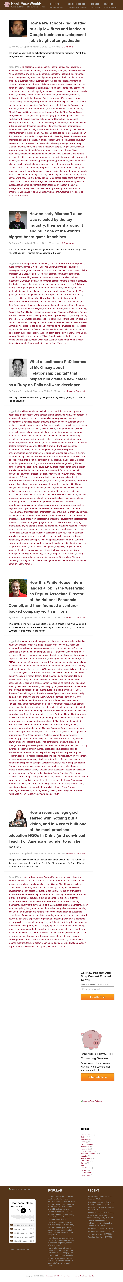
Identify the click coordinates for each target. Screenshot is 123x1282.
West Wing (63, 790)
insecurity (13, 301)
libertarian (76, 714)
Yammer (28, 564)
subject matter (70, 543)
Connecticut (55, 662)
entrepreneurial (40, 101)
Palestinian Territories (27, 161)
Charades (23, 274)
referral (22, 171)
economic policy (32, 683)
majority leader (35, 717)
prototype (13, 319)
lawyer (40, 136)
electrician (22, 686)
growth (68, 463)
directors (56, 442)
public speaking (63, 522)
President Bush (33, 742)
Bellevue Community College (54, 267)
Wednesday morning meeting (35, 790)
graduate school (27, 463)
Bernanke (23, 652)
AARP (24, 641)
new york (52, 498)
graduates (59, 463)
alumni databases (56, 415)
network (31, 498)
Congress (33, 662)
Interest (34, 474)
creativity (21, 94)
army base (25, 648)
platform (36, 164)
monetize (58, 724)
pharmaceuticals (47, 512)
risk (15, 322)
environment (32, 453)
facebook (67, 287)
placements (79, 919)
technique (13, 553)
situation (52, 536)
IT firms (23, 477)
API (10, 74)
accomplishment (29, 263)
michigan (75, 491)
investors (62, 301)
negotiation (25, 154)
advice (25, 877)
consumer (26, 665)
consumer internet (41, 665)
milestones (72, 494)
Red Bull (52, 319)
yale (17, 794)
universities (42, 557)
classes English (72, 84)
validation (23, 787)
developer (78, 439)
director (46, 442)
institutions (14, 474)
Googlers (40, 115)
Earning (84, 1142)
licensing (23, 140)
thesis (70, 185)
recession (41, 319)
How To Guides (86, 1151)
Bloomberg (72, 652)
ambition (73, 70)
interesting (66, 129)
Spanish (45, 329)
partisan (38, 735)
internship (21, 133)
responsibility (50, 756)
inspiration (24, 301)
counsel (48, 91)
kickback (62, 133)
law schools (34, 484)
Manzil (73, 143)
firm (83, 456)
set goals (64, 766)
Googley (50, 115)
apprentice (82, 415)
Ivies (30, 477)
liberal (67, 714)
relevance (63, 526)
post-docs (20, 515)
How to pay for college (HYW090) (100, 1228)
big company (47, 77)
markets (71, 717)
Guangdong (19, 908)
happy (76, 115)
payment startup (16, 508)
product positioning (56, 315)
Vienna (34, 192)
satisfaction (51, 533)
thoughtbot (56, 553)
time (65, 553)
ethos (42, 453)
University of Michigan (19, 560)
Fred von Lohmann (37, 108)
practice (71, 515)
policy (40, 738)
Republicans (57, 752)
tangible (69, 546)
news (11, 731)
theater (63, 185)
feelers (25, 901)
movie (55, 308)
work (76, 560)
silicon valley (31, 770)
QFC (21, 319)
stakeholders (56, 936)
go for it (42, 112)
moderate (34, 724)
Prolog (84, 315)
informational (74, 126)
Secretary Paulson (50, 763)
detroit (69, 439)
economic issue (72, 679)
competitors (21, 662)
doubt (64, 284)
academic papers (72, 411)
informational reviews (47, 470)
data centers (63, 94)
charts (16, 428)
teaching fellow (33, 943)
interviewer (63, 474)
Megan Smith (68, 147)
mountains (48, 150)
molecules (13, 498)
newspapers (32, 731)
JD (42, 133)
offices (24, 157)
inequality (61, 908)
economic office (16, 683)
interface (43, 474)
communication (41, 432)
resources (55, 529)
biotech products (41, 422)
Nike (61, 308)
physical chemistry (70, 512)
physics (83, 512)
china (73, 880)
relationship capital (35, 526)
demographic (44, 281)
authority (62, 648)
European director (54, 453)
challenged (53, 658)
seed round (79, 763)
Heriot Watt (33, 298)
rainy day (20, 526)
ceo (10, 428)
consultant (52, 435)
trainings (80, 553)
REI (59, 319)
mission (47, 308)
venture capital (23, 340)
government (26, 905)
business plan (80, 655)
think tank (65, 780)
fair (40, 105)
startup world (38, 776)
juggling (53, 133)
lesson (36, 915)
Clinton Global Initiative (62, 884)
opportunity (58, 157)
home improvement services (55, 704)
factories (13, 456)
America (63, 263)
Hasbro (23, 298)
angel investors (60, 645)
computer (33, 274)
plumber (33, 738)
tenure (47, 553)
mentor (51, 491)
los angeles (69, 140)
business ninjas (27, 81)
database (74, 94)
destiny (38, 676)
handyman (23, 700)
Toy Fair (79, 333)
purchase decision (17, 749)
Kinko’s (31, 305)
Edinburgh (80, 284)
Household (85, 1149)
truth (66, 188)
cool (32, 91)
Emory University (24, 101)
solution (44, 540)
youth (80, 192)
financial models (34, 291)
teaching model (49, 943)
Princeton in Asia (60, 922)
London (59, 140)
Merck (59, 491)
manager (64, 143)
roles (72, 929)
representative (15, 752)
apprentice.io (15, 418)
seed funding (66, 763)
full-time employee (56, 108)
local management (26, 487)
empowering (34, 686)
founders (22, 108)
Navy (74, 150)
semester (67, 174)
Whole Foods (27, 343)
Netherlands (38, 154)
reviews (12, 759)
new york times (76, 728)
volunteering (53, 192)
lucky (24, 143)
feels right (54, 105)
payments (57, 735)
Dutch (45, 98)
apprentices (27, 418)
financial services (72, 456)
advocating (36, 70)
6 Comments (68, 243)
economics (46, 683)
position (45, 164)
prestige (12, 745)
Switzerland (22, 546)
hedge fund (32, 467)
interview (34, 301)
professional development (60, 519)
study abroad (77, 181)
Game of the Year (75, 291)
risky (66, 929)
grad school (68, 460)
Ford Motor (72, 693)
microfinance (26, 494)
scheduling (14, 763)
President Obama (50, 742)
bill (48, 652)
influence (52, 126)
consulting (26, 277)
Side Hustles (85, 1168)
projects (51, 522)
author (33, 74)
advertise (80, 641)
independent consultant (64, 467)
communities (55, 88)
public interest (64, 167)
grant (65, 905)
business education (18, 425)
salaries (27, 533)
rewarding (41, 929)
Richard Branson (70, 319)
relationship (57, 171)
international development (31, 912)
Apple (71, 263)
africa (40, 877)
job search (50, 912)
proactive (83, 922)
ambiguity (62, 70)
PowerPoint (61, 515)
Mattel (12, 308)
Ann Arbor (70, 415)
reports (73, 749)
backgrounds (77, 74)
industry (32, 470)
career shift (66, 425)
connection (68, 662)
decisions (13, 98)
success (82, 543)
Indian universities (17, 126)
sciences (79, 533)
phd (15, 164)
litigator (51, 140)
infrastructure (15, 129)
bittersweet (61, 652)
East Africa (66, 98)
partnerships (62, 161)
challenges (65, 658)
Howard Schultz (47, 298)
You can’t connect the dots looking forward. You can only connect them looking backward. (61, 1217)
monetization (46, 724)
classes (60, 84)
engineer (30, 287)
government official (42, 905)
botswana (22, 880)
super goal (26, 333)
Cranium (56, 277)
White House (76, 790)
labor (62, 481)
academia (33, 641)
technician (74, 550)
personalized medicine (63, 508)
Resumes (22, 174)
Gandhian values (74, 108)
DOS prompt (49, 446)
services (26, 178)
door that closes (36, 284)
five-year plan (77, 105)
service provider (42, 766)
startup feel (28, 181)
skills (64, 178)
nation (38, 728)
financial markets (45, 693)
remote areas (70, 171)
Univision (67, 336)
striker (17, 333)
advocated (24, 70)
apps (37, 418)
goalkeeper (49, 294)
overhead (39, 505)
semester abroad (57, 932)
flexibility (13, 460)
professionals (80, 519)
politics (71, 738)
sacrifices (22, 322)
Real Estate (85, 1161)
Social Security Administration (37, 773)
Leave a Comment (76, 391)
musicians (66, 150)
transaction (55, 783)
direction (38, 442)
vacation (77, 336)
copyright (39, 91)
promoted (69, 745)
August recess (49, 648)
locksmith (22, 717)
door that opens (52, 284)
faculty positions (25, 456)
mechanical (60, 487)
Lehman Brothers (54, 714)
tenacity (70, 333)
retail (64, 529)
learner (52, 484)
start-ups (23, 543)
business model (36, 880)
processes (31, 745)
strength (49, 543)
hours (41, 467)
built (17, 81)
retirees (61, 756)
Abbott (25, 411)
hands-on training (17, 467)
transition (35, 188)
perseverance (49, 312)
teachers (13, 550)
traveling (58, 188)
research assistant (27, 929)
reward (70, 529)
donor (25, 891)
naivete (75, 915)
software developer (30, 540)
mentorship (27, 721)
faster (77, 690)
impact (41, 908)
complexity (68, 88)
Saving (83, 1163)
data (54, 94)
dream (71, 284)
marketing (48, 717)
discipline (72, 281)
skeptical (42, 770)
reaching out (78, 167)
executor (43, 898)
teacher (77, 546)
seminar (22, 536)
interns (12, 133)
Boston (57, 77)
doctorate (31, 446)
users (80, 783)
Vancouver (25, 192)
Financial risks (56, 456)
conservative (15, 665)
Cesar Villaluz (80, 270)
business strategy (60, 81)
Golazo (59, 294)
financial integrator (26, 693)
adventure (13, 70)
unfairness (14, 192)
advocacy (13, 645)
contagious (63, 887)
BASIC (63, 418)
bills (53, 652)
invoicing (82, 710)
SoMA (56, 773)
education (36, 449)
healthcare (49, 700)
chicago (36, 428)
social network (24, 329)
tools (30, 783)
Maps (80, 143)
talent (32, 546)
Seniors (83, 1165)
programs (44, 167)
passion (73, 161)
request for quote (73, 752)
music (57, 150)
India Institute (79, 122)
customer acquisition (66, 669)
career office (41, 425)
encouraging (47, 686)
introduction (70, 710)
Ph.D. (11, 512)
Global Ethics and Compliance (23, 112)
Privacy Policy (66, 1276)
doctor (64, 442)
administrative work (29, 415)
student (58, 776)
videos (58, 560)
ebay (26, 679)
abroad (36, 67)
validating (13, 787)
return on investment (76, 756)
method (66, 491)
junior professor (24, 481)
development (26, 442)
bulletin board (56, 655)
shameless (75, 766)
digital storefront (65, 676)
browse (45, 655)
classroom (45, 884)
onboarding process (18, 501)
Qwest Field (30, 319)
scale (81, 759)
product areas (74, 164)
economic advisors (38, 679)
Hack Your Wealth (26, 3)
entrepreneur (56, 287)
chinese (80, 880)
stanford (69, 540)
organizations (15, 735)
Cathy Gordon (24, 84)
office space (69, 498)
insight (34, 129)
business (62, 422)
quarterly (31, 749)
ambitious (32, 645)
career (70, 270)
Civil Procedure (48, 84)
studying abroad (16, 939)
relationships (51, 526)
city (81, 658)
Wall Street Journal (66, 787)
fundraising (14, 905)
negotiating (14, 154)
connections (14, 277)
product (62, 164)
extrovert (80, 453)
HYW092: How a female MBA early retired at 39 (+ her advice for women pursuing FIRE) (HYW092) (100, 1215)
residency (45, 529)
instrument (44, 129)
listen (42, 915)
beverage (73, 267)
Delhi (29, 98)
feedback (13, 291)
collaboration (30, 88)
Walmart (53, 340)
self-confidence (23, 326)
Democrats (79, 672)
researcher (21, 529)
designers (60, 439)
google (50, 112)
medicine (13, 491)
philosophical (24, 164)
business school (43, 81)
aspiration (79, 263)
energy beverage (17, 287)
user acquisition (69, 783)
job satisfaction (68, 477)
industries (41, 126)
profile (61, 745)
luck (19, 143)
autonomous (43, 74)
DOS (39, 446)
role (55, 759)
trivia (39, 336)
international (78, 129)
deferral (22, 98)
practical (54, 164)
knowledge (38, 481)
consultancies (39, 435)
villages (42, 192)
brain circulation (69, 77)
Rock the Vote (45, 759)
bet (38, 77)
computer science (47, 274)
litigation (42, 140)
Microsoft (25, 308)
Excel (49, 690)
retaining (33, 174)
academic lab (56, 411)
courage (47, 277)
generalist (42, 460)
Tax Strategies (86, 1172)
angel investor (45, 645)
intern (20, 710)
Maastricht (33, 143)
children (45, 428)
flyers (56, 693)
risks (82, 529)
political (48, 738)
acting (54, 67)
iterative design (75, 301)
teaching (22, 550)
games (12, 294)
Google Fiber (61, 112)
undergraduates (28, 557)
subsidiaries (14, 185)
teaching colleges (36, 550)
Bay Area (31, 77)
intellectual (80, 707)
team (44, 185)
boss (81, 652)
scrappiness (26, 763)
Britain (62, 270)
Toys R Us (22, 336)
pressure (81, 515)
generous (69, 697)
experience (22, 105)
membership (15, 721)
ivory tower (39, 477)
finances (13, 693)
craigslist (83, 91)
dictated (52, 676)
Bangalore (21, 77)
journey (22, 305)
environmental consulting (52, 894)
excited (82, 101)
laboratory (71, 481)
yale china (51, 946)
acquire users (53, 641)
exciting (12, 105)
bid (31, 652)
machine (40, 487)
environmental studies (75, 894)
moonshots (21, 150)
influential (62, 126)
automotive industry (49, 418)
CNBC (12, 662)
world (74, 192)
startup (19, 181)
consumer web (58, 665)
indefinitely (49, 122)
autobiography (15, 267)
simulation (42, 536)
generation (58, 697)
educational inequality (58, 891)
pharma (19, 512)
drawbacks (62, 446)
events (43, 690)
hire (19, 704)
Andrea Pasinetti (52, 877)
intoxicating (58, 710)
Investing (84, 1156)
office (60, 498)
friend (27, 460)
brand (55, 270)
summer (25, 185)
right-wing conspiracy (27, 759)
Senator (12, 766)
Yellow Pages (26, 794)
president (20, 742)
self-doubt (36, 326)
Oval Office (28, 735)
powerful (30, 922)
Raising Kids (85, 1158)
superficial (28, 780)
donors (19, 679)
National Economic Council (55, 728)
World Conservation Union (27, 946)
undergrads (14, 557)
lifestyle (12, 487)
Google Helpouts (17, 115)
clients (79, 428)
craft (11, 669)
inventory (52, 301)
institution (76, 470)
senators (21, 766)
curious (47, 94)
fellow (32, 901)
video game (48, 560)
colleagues (43, 88)
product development (36, 315)
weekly (53, 790)
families (77, 287)
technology (53, 185)
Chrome (35, 84)
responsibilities (36, 756)
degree (50, 439)
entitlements (80, 686)
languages (77, 133)
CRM (44, 669)
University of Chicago (69, 557)
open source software (52, 501)
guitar (69, 115)
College (83, 1137)
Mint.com (64, 721)
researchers (33, 529)
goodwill (57, 460)
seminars (32, 536)
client (52, 428)
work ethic (40, 343)
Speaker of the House (70, 773)
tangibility (59, 546)
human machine (16, 707)
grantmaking (75, 905)
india (69, 122)
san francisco (38, 533)
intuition (43, 301)
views (65, 560)
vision (32, 787)
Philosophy (63, 312)
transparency (47, 188)
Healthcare (85, 1147)
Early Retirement (87, 1139)
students (66, 181)
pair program (51, 505)
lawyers (44, 484)
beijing (69, 877)
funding (75, 901)
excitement (22, 898)
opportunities (45, 157)
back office (72, 648)
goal (50, 460)
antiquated (14, 648)
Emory (12, 101)
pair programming (67, 505)
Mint (57, 721)
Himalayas (14, 122)
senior (75, 174)
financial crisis (41, 456)
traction (31, 336)
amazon (54, 263)
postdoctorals (47, 515)
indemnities (60, 122)
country (81, 665)
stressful (49, 776)
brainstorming (34, 655)
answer (81, 70)
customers (14, 281)
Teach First (30, 939)
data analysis (20, 672)
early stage (54, 98)
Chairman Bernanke (37, 658)
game (63, 291)
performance (31, 508)
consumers (71, 665)
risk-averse (57, 929)
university (53, 557)
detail (45, 676)
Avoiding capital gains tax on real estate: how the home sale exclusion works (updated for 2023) (61, 1198)
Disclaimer (93, 1276)
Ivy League (50, 477)
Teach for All (43, 939)
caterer (23, 658)
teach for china (75, 939)
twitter (59, 336)
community (55, 432)
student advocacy (71, 776)
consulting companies (19, 439)
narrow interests (26, 728)
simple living (48, 178)
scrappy (36, 763)
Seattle (69, 322)
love (78, 140)
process (12, 519)
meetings (33, 491)
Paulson (47, 735)
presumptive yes (43, 922)
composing (79, 88)
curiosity (39, 94)
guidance (77, 463)
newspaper (20, 731)
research (82, 171)
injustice (26, 129)
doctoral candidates (77, 442)
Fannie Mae (68, 690)
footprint (47, 291)
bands (12, 77)
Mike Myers (36, 308)
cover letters (72, 91)
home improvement (31, 704)
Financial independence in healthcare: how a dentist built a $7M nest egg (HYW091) (99, 1223)
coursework (59, 91)
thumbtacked (15, 783)
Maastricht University (49, 143)
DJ (75, 676)
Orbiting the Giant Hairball (21, 312)
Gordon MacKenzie (73, 294)
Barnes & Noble (31, 267)
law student (30, 136)
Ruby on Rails (15, 533)
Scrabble (60, 322)
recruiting (13, 171)
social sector (28, 936)
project (53, 167)
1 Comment (67, 47)
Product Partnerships (19, 167)
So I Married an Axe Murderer (57, 326)
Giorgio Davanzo (35, 294)
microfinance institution (45, 494)
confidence (74, 274)
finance (22, 291)
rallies (47, 749)
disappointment (59, 281)
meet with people (53, 147)
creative (12, 94)
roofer (61, 759)
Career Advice (86, 1135)
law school (18, 136)
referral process (34, 171)
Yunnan (61, 946)
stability (60, 540)
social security (15, 773)
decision (42, 439)
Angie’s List (73, 645)
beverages (14, 270)
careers (12, 84)
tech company (52, 780)
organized (82, 157)
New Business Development (70, 154)
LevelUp (70, 484)
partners (51, 161)
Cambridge (75, 81)
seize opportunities (39, 932)
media (41, 147)
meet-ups (23, 491)
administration (68, 641)
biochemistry (15, 422)
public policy (81, 745)
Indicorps (31, 126)
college (29, 432)
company (77, 432)
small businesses (56, 770)
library (78, 484)
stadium (54, 329)
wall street (43, 340)
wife (71, 560)
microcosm (14, 494)
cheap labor (26, 428)
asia (63, 877)
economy (77, 98)
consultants (63, 435)
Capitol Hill (14, 658)
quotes (40, 749)
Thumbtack (76, 780)
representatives (31, 752)
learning (59, 136)
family (46, 105)
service (83, 174)
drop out (37, 98)
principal (73, 922)
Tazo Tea (43, 333)
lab (69, 133)
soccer (75, 326)
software (36, 329)
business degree (76, 422)
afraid (45, 70)
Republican (45, 752)
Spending (84, 1170)
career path (54, 425)
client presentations (65, 428)
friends (55, 291)
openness (33, 157)
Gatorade (20, 294)
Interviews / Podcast (88, 1154)
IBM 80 (48, 467)
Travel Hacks (86, 1175)
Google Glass (75, 112)
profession (42, 519)
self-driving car (54, 174)
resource (13, 174)
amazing (53, 70)
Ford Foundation (55, 901)
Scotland (41, 322)
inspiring (61, 707)
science (70, 533)
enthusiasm (75, 891)
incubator (73, 298)
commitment (14, 887)
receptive (55, 749)
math (28, 147)
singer (58, 178)
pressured (74, 742)
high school (72, 119)
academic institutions (39, 411)
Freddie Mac (21, 697)
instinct (70, 707)
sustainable (35, 185)
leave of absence (72, 136)
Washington (14, 790)
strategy (57, 181)
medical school (75, 487)
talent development (45, 546)
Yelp (36, 794)
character (13, 274)
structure (75, 936)
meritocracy (39, 721)
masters (21, 147)
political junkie (59, 738)
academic (45, 67)
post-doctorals (33, 515)
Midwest (50, 721)
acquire (42, 641)
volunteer (40, 787)
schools (61, 533)
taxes (36, 780)
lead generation (37, 714)
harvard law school (56, 119)
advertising (44, 263)
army (26, 74)
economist (58, 683)
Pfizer (78, 508)
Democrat (67, 672)
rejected (65, 749)
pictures (24, 738)
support (12, 546)
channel (75, 658)
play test (21, 315)
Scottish (51, 322)
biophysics (27, 422)
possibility (20, 922)
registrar (47, 171)
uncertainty (74, 188)
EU (76, 101)
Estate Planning (87, 1144)
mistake (80, 147)
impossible (50, 908)
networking (50, 154)
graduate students (44, 463)
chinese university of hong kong (24, 884)
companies (66, 432)
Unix (33, 560)
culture (30, 94)
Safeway (32, 322)
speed (20, 776)
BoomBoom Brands (42, 270)
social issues (79, 770)
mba (34, 147)
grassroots (60, 115)
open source (35, 501)
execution (33, 898)
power (11, 742)
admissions (64, 67)
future (33, 460)
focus (20, 460)
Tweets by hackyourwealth (19, 1249)
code (11, 432)
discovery (82, 281)
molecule (82, 494)
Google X (30, 115)
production (31, 519)
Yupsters (61, 343)
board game (25, 270)
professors (24, 522)
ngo (10, 157)
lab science (53, 481)
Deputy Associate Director (21, 676)
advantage (76, 67)
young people (46, 794)
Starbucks (63, 329)
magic (65, 305)
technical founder (59, 550)
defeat (34, 281)
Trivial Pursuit (48, 336)
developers (14, 442)
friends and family (36, 697)
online (52, 731)
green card (14, 298)
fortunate (13, 108)
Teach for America (58, 939)
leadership (49, 136)
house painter (76, 704)
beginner (72, 418)
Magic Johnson (76, 305)
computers (14, 91)
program (34, 522)
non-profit (44, 731)
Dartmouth (25, 281)
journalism (13, 714)
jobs (46, 133)
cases (84, 425)
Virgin (34, 340)
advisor (32, 877)
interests (13, 710)
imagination (62, 298)
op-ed (59, 731)
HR (21, 122)
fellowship (65, 105)
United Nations (71, 943)
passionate (67, 919)
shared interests (16, 770)
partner (42, 161)
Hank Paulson (36, 700)
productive (42, 745)
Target (35, 333)
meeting (50, 915)
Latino (39, 305)
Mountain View (35, 150)
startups (73, 329)
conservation (39, 887)
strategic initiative (43, 181)
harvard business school (34, 119)
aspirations (36, 648)
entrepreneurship (57, 101)
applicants (18, 74)
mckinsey (49, 487)
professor (13, 522)
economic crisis (56, 679)
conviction (37, 277)
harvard (18, 119)
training (26, 188)
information (51, 707)
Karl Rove (24, 714)
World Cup (51, 343)
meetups (43, 491)
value (39, 560)
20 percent (27, 67)
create (17, 669)
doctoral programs (17, 446)
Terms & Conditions (80, 1276)
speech (12, 776)
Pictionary (74, 312)
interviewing (75, 474)
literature (33, 140)
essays (70, 101)
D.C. (11, 672)
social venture (42, 936)
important (28, 122)
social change (73, 932)
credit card (36, 669)
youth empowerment (18, 195)
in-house (38, 122)
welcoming (65, 192)
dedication (57, 672)
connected (44, 662)
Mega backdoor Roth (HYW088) (99, 1237)
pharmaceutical (31, 512)
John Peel (13, 305)
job (58, 477)
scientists (13, 536)
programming (73, 315)
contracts (24, 91)
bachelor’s (55, 74)
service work (15, 178)
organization (70, 157)
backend (66, 74)
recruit (59, 925)
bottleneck (22, 655)
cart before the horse (55, 880)
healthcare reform (63, 700)
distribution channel (18, 284)
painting (12, 161)
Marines (12, 147)
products (34, 167)
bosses (12, 655)
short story (36, 178)
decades (36, 672)
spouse (52, 540)
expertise (33, 105)
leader (59, 912)
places (12, 515)
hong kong (31, 908)
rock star (42, 174)
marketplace (60, 717)
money (12, 150)
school (25, 932)
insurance (24, 474)
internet (28, 710)
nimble (16, 157)
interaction (55, 129)
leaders (46, 305)
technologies (25, 553)
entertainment (42, 287)
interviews (13, 477)
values (12, 340)
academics (14, 415)
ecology (32, 891)
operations (69, 308)
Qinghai (51, 925)
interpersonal (33, 133)
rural (77, 929)
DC (29, 672)
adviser (43, 415)
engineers (56, 449)
